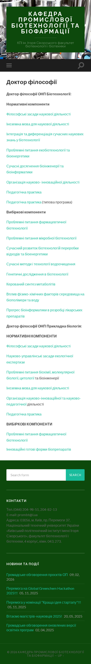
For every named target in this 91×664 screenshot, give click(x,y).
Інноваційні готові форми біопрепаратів (38, 449)
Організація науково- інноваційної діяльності (43, 182)
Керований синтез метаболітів (31, 284)
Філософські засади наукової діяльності (38, 114)
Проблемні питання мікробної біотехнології (41, 238)
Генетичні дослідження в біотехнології (37, 274)
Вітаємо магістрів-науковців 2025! (34, 616)
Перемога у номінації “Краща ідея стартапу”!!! (43, 602)
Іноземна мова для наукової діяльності (37, 124)
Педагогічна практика (24, 192)
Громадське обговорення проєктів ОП (37, 574)
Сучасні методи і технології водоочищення (40, 264)
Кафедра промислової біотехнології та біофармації (45, 22)
